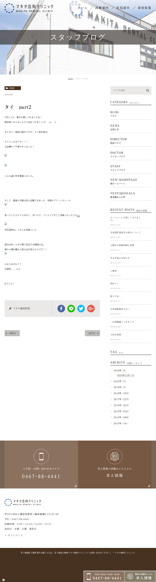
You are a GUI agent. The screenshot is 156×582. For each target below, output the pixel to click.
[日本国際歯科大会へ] (147, 311)
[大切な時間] (147, 337)
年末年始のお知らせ (120, 258)
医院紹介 (123, 7)
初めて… (114, 284)
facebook (61, 308)
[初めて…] (147, 286)
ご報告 (113, 271)
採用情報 (144, 7)
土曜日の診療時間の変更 (122, 245)
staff (11, 88)
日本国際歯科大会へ (120, 309)
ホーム (83, 7)
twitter (81, 308)
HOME (70, 79)
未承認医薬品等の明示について (125, 233)
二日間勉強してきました (122, 322)
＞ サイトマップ (14, 535)
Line (71, 308)
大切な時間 (115, 335)
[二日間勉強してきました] (147, 324)
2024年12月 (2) (125, 375)
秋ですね (114, 296)
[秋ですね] (147, 298)
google (91, 308)
